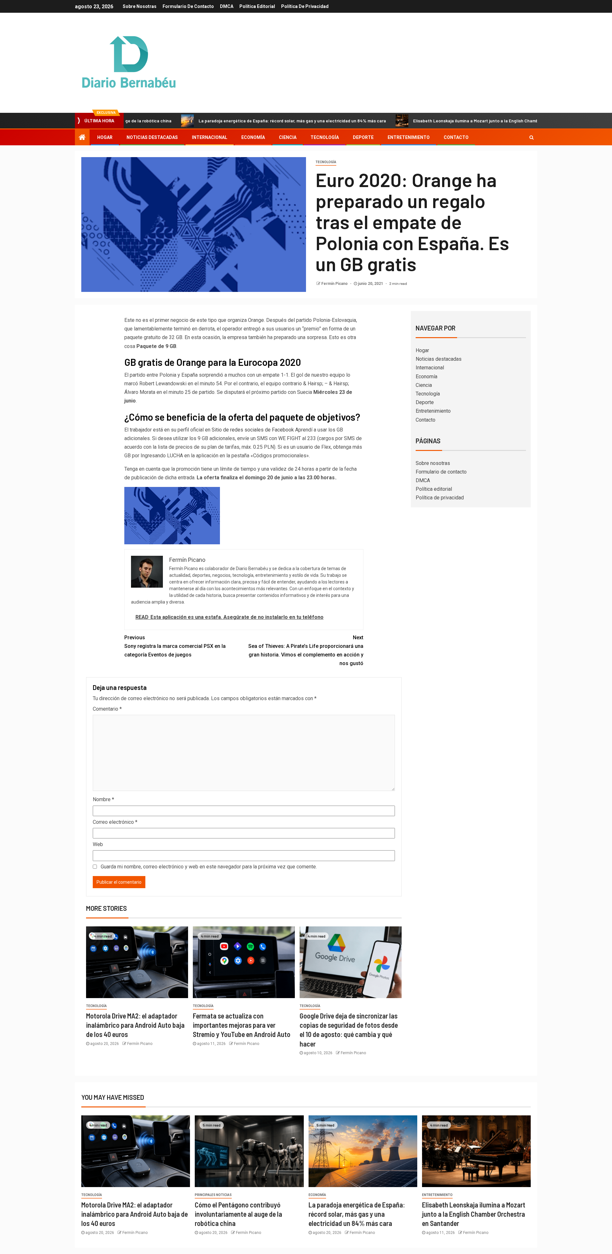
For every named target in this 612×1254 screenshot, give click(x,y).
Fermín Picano (335, 283)
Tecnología (324, 137)
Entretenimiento (409, 137)
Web (98, 844)
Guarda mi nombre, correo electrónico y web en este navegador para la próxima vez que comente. (209, 867)
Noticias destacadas (152, 137)
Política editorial (257, 6)
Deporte (363, 137)
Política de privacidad (305, 6)
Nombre (103, 799)
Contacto (456, 137)
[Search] (532, 137)
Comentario (107, 709)
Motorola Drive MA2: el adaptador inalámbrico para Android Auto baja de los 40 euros (135, 1025)
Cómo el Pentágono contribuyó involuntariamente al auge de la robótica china (238, 1214)
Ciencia (287, 137)
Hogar (105, 137)
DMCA (226, 6)
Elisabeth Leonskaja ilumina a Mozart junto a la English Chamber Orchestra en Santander (454, 120)
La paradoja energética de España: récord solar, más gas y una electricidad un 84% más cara (243, 120)
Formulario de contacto (188, 6)
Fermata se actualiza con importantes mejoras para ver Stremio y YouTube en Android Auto (241, 1025)
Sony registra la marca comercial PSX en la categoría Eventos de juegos (175, 646)
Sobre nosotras (140, 6)
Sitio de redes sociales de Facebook (253, 430)
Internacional (209, 137)
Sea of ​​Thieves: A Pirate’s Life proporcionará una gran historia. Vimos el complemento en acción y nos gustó (305, 650)
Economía (253, 137)
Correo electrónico (115, 822)
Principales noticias (213, 1195)
